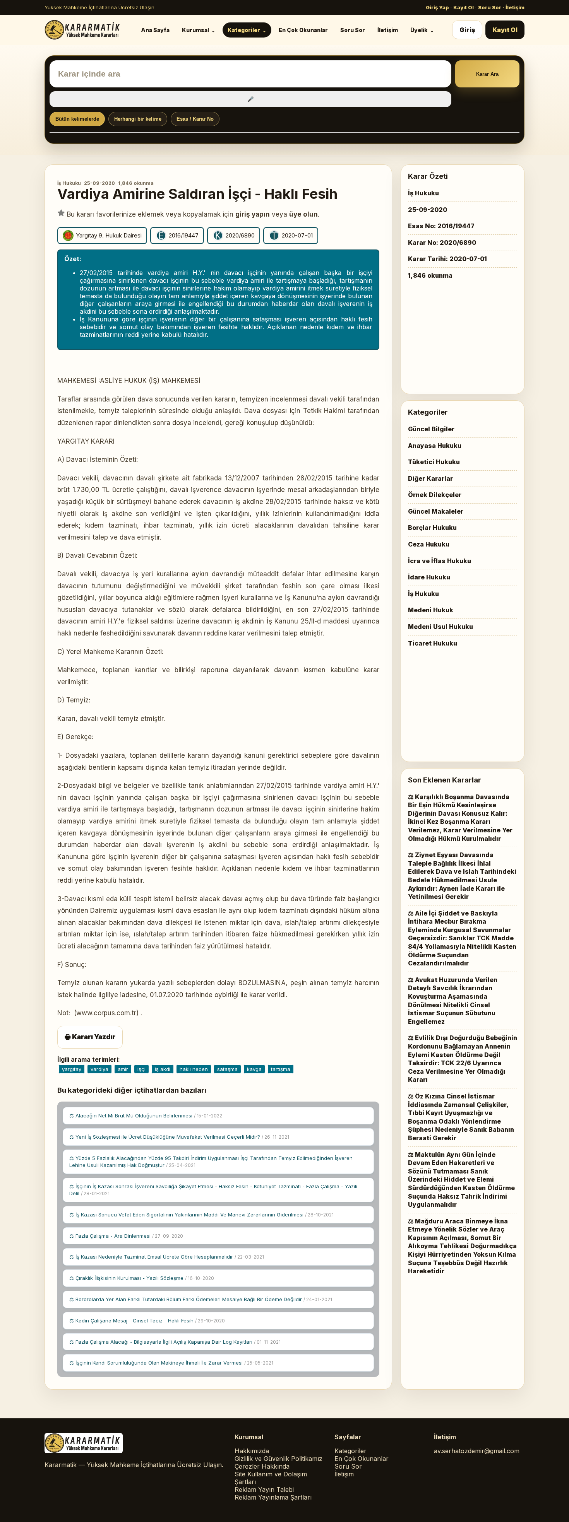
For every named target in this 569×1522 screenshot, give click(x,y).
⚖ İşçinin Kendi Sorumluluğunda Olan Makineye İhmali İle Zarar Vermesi (171, 1363)
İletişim (515, 7)
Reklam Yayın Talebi (264, 1489)
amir (123, 1069)
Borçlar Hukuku (432, 527)
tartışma (280, 1069)
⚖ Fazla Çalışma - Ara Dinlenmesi (126, 1236)
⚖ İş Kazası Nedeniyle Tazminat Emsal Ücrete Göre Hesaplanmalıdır (166, 1257)
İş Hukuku (69, 183)
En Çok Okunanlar (303, 30)
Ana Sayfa (155, 30)
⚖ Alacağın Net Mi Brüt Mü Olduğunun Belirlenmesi (145, 1115)
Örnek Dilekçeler (434, 495)
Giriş (467, 30)
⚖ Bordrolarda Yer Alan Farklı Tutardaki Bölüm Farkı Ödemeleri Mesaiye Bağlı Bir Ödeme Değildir (200, 1299)
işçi (141, 1069)
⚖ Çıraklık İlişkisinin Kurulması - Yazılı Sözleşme (141, 1278)
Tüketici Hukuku (434, 462)
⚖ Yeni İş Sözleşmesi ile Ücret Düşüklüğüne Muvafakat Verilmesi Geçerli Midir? (179, 1137)
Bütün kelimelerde (77, 119)
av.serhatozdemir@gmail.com (476, 1451)
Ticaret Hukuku (432, 643)
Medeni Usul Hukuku (440, 626)
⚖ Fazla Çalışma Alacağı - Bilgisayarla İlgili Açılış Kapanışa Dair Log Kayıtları (175, 1342)
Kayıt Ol (463, 7)
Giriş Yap (437, 7)
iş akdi (162, 1069)
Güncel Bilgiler (431, 429)
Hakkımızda (252, 1451)
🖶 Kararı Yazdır (90, 1037)
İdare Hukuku (429, 577)
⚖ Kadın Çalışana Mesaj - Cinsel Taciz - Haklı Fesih (147, 1320)
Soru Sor (489, 7)
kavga (254, 1069)
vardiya (99, 1069)
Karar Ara (487, 74)
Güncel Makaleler (435, 511)
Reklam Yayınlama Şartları (273, 1497)
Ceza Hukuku (428, 544)
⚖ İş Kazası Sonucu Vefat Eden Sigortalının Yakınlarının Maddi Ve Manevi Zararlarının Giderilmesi (201, 1214)
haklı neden (194, 1069)
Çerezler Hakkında (262, 1466)
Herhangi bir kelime (137, 119)
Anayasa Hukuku (434, 445)
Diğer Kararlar (430, 478)
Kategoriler (244, 30)
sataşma (227, 1069)
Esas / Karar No (195, 119)
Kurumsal (195, 30)
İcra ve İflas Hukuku (439, 561)
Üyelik (419, 30)
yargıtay (71, 1069)
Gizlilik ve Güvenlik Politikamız (278, 1458)
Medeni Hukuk (430, 610)
